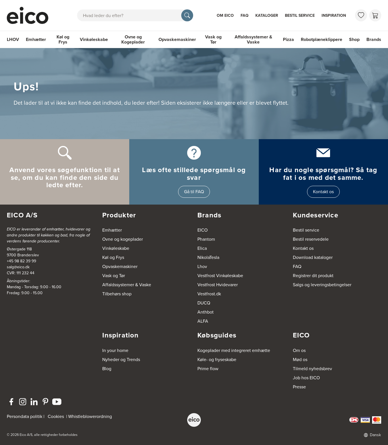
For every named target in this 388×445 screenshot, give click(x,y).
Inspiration (334, 15)
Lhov (202, 266)
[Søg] (187, 15)
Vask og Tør (213, 39)
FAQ (245, 15)
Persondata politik (24, 416)
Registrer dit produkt (313, 275)
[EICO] (194, 420)
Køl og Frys (63, 39)
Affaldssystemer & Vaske (253, 39)
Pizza (288, 39)
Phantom (206, 239)
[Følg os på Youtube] (56, 401)
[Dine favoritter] (361, 15)
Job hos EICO (306, 377)
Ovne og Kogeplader (133, 39)
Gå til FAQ (194, 191)
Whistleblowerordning (90, 416)
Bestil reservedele (311, 239)
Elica (202, 248)
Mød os (300, 359)
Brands (373, 39)
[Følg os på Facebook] (11, 401)
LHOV (13, 39)
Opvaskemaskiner (177, 39)
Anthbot (205, 312)
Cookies (56, 416)
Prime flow (207, 368)
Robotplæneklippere (321, 39)
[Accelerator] (30, 15)
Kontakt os (323, 191)
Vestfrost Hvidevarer (217, 284)
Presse (299, 387)
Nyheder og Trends (121, 359)
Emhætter (36, 39)
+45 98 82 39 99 (21, 261)
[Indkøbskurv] (375, 15)
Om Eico (225, 15)
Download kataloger (313, 257)
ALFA (202, 321)
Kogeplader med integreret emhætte (233, 350)
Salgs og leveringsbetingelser (322, 284)
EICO (202, 230)
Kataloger (266, 15)
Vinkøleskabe (94, 39)
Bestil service (300, 15)
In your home (115, 350)
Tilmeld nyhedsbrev (312, 368)
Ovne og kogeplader (122, 239)
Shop (354, 39)
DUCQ (203, 303)
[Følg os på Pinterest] (45, 401)
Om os (299, 350)
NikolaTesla (208, 257)
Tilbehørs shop (117, 294)
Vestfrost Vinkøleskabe (220, 275)
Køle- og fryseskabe (216, 359)
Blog (106, 368)
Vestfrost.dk (209, 294)
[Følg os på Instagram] (22, 401)
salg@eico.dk (18, 267)
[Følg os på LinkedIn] (34, 401)
